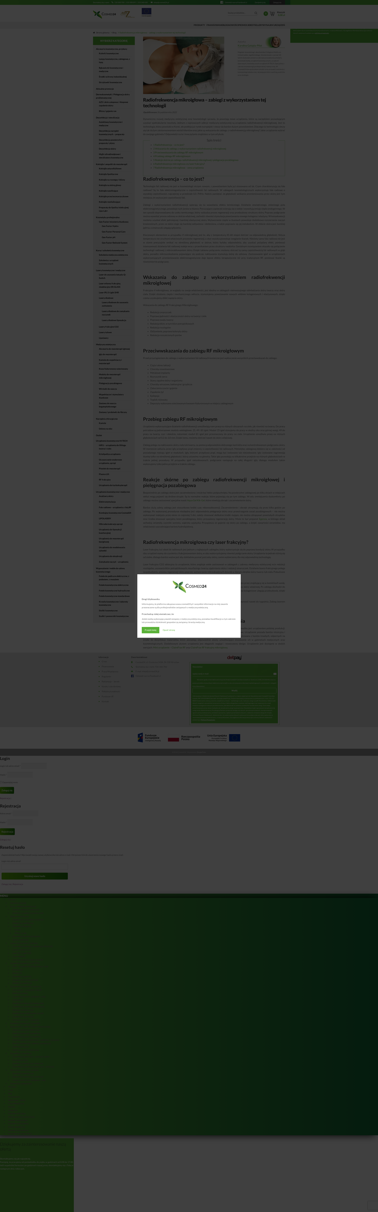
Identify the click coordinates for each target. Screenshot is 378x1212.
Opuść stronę (169, 630)
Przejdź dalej (150, 630)
